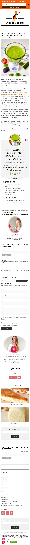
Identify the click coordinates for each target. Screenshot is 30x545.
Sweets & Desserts (5, 489)
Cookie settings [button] (5, 541)
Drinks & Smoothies (15, 261)
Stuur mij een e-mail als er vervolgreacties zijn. (9, 323)
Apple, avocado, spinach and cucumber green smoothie (12, 505)
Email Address (5, 250)
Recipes (25, 261)
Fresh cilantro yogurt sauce (20, 270)
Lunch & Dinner (4, 481)
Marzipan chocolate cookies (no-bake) (9, 501)
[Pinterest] (3, 542)
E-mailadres (4, 295)
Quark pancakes (7, 270)
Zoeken (15, 436)
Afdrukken (15, 178)
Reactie (2, 306)
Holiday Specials (21, 261)
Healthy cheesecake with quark (7, 497)
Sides (27, 261)
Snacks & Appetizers (4, 262)
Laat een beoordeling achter (22, 280)
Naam (2, 289)
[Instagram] (3, 539)
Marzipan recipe (4, 499)
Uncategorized (4, 491)
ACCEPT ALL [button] (13, 541)
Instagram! (10, 212)
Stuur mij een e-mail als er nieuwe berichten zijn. (10, 325)
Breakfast (10, 261)
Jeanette (5, 260)
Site (2, 301)
